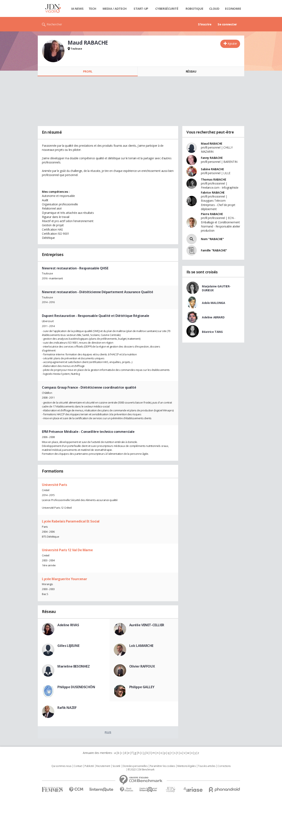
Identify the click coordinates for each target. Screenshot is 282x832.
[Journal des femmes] (52, 789)
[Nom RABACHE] (191, 239)
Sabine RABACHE (212, 169)
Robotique (194, 8)
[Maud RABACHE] (53, 51)
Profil (87, 71)
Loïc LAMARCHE (141, 645)
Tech (92, 8)
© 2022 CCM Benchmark (141, 769)
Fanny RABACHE (212, 158)
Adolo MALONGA (213, 303)
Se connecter (227, 24)
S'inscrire (204, 24)
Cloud (214, 8)
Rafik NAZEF (66, 707)
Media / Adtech (115, 8)
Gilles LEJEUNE (68, 645)
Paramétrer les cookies (162, 766)
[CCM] (76, 789)
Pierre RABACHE (212, 214)
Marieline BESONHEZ (73, 666)
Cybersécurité (166, 8)
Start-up (141, 8)
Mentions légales (186, 766)
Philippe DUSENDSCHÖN (76, 687)
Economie (233, 8)
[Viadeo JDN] (170, 789)
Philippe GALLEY (141, 687)
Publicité (89, 766)
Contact (78, 766)
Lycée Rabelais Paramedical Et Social (71, 521)
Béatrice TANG (212, 332)
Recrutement (103, 766)
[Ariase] (193, 789)
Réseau (191, 71)
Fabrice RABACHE (213, 192)
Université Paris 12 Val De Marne (67, 550)
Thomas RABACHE (213, 179)
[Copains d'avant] (149, 789)
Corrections (224, 766)
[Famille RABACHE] (191, 250)
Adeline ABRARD (213, 317)
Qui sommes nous (61, 766)
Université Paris (54, 484)
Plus (108, 732)
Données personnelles (135, 766)
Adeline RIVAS (68, 625)
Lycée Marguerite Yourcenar (64, 579)
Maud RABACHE (211, 143)
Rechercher (54, 24)
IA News (77, 8)
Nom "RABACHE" (212, 239)
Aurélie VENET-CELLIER (146, 625)
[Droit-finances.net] (126, 789)
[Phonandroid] (224, 789)
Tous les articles (206, 766)
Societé (116, 766)
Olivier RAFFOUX (142, 666)
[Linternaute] (102, 790)
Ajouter (232, 43)
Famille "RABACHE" (214, 250)
